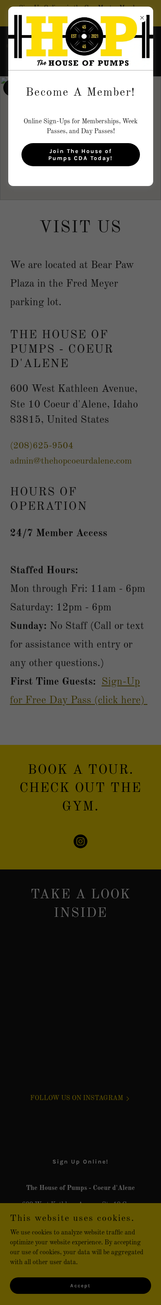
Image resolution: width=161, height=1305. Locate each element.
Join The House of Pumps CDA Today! (80, 155)
